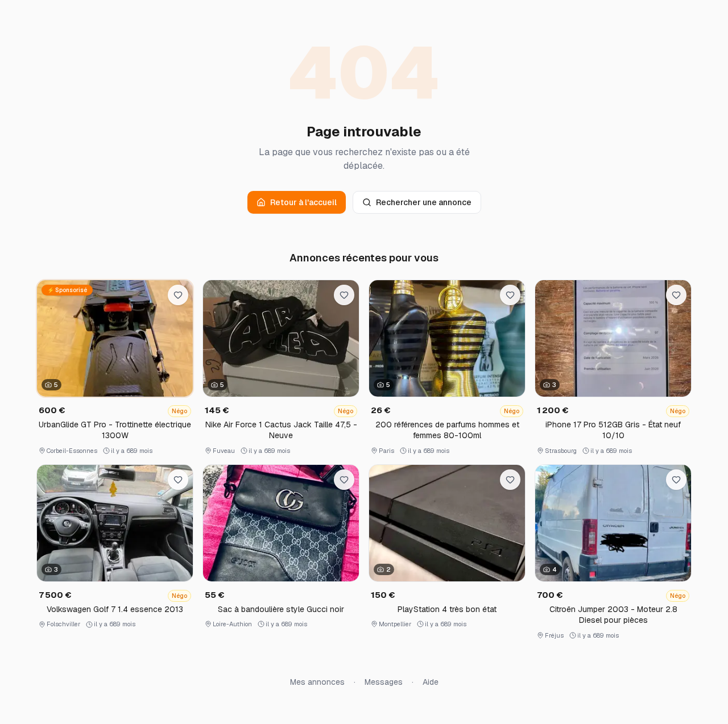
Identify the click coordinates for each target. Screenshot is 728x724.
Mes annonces (317, 682)
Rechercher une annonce (423, 202)
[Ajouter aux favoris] (178, 295)
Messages (384, 682)
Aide (431, 682)
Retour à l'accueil (303, 202)
